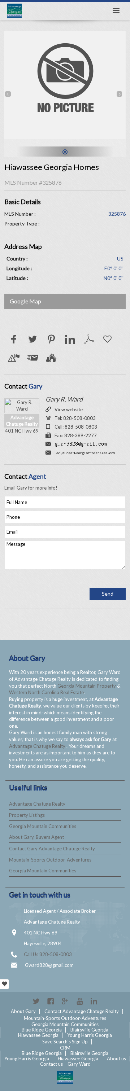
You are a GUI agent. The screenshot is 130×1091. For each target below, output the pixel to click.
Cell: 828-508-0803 (76, 427)
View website (69, 409)
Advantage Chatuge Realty (37, 746)
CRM (65, 1048)
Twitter (36, 1001)
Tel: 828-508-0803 (75, 418)
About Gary (23, 1011)
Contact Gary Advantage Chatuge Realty (52, 848)
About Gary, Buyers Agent (36, 837)
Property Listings (27, 815)
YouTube (79, 1001)
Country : (17, 258)
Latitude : (17, 278)
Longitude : (19, 268)
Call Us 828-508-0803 (48, 954)
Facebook (50, 1001)
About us (116, 1058)
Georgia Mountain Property (87, 686)
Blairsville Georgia (89, 1030)
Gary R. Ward (64, 399)
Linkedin (93, 1001)
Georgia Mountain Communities (42, 826)
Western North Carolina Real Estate (46, 692)
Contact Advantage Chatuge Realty (81, 1011)
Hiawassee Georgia (38, 1035)
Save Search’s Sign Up (65, 1041)
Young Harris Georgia (89, 1035)
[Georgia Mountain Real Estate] (65, 1077)
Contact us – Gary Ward (65, 1064)
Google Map (25, 301)
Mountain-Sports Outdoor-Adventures (50, 860)
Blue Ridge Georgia (42, 1030)
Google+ (65, 1001)
